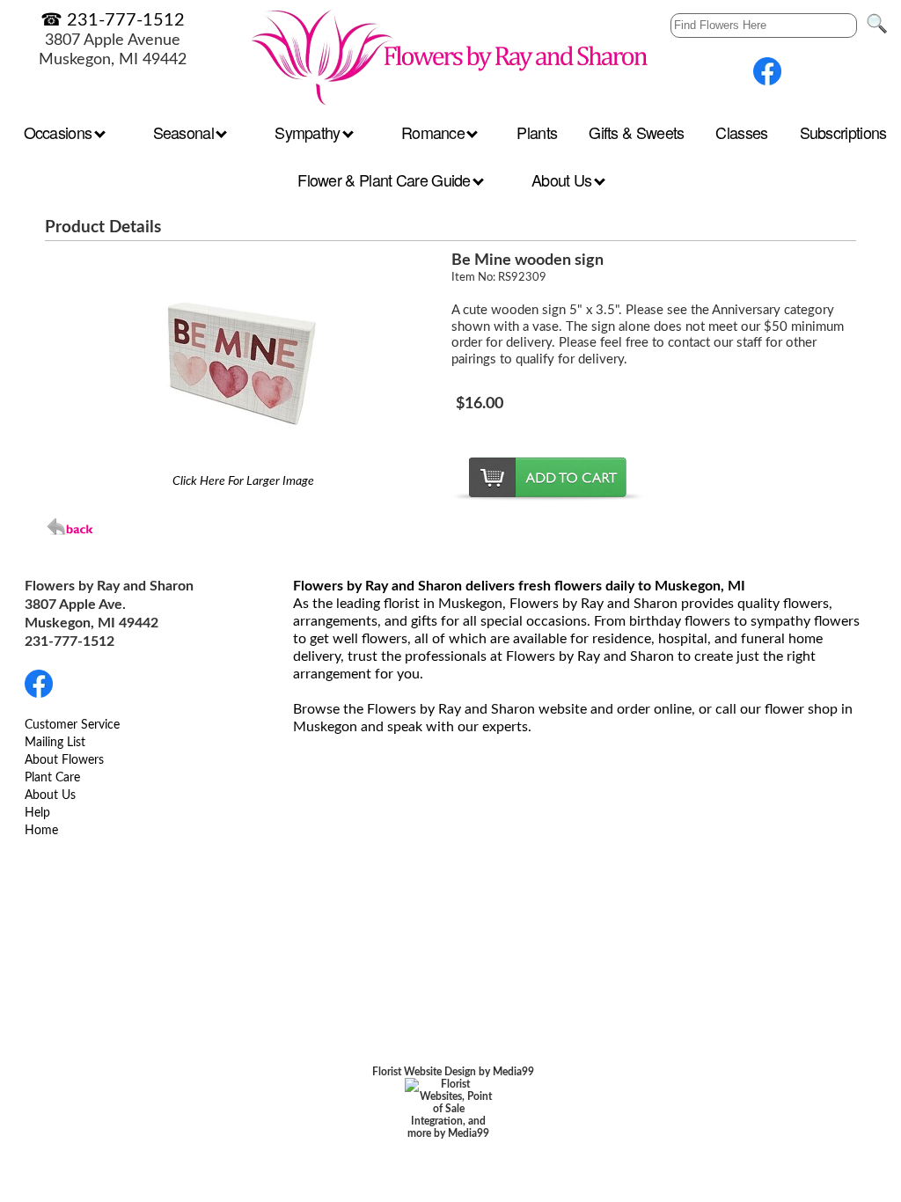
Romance (434, 132)
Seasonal (185, 132)
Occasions (60, 132)
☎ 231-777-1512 (112, 20)
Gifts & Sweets (636, 132)
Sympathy (309, 132)
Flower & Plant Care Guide (385, 179)
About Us (563, 179)
